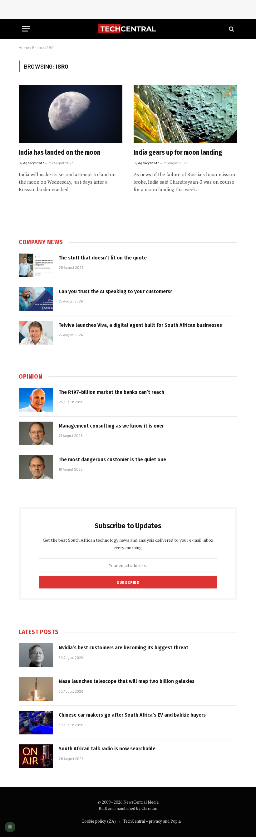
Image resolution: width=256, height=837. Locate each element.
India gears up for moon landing (178, 152)
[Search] (231, 29)
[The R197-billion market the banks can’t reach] (36, 400)
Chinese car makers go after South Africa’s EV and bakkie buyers (132, 715)
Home (24, 47)
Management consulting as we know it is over (111, 426)
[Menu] (26, 29)
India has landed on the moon (60, 152)
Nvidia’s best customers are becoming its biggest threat (123, 647)
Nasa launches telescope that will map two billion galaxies (126, 681)
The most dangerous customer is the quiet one (112, 459)
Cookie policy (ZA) (98, 821)
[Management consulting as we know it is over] (36, 433)
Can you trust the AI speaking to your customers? (115, 291)
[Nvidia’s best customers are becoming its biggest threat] (36, 655)
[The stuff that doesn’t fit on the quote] (36, 265)
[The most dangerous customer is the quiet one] (36, 467)
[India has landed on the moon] (70, 114)
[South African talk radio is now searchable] (36, 756)
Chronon (149, 808)
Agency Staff (33, 163)
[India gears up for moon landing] (185, 114)
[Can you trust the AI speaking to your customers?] (36, 299)
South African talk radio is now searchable (107, 748)
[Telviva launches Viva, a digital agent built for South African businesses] (36, 333)
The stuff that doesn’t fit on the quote (103, 257)
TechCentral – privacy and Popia (152, 821)
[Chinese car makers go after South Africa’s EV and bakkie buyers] (36, 722)
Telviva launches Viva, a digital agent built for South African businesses (140, 325)
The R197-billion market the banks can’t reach (111, 392)
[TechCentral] (128, 29)
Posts (37, 47)
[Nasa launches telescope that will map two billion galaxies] (36, 689)
